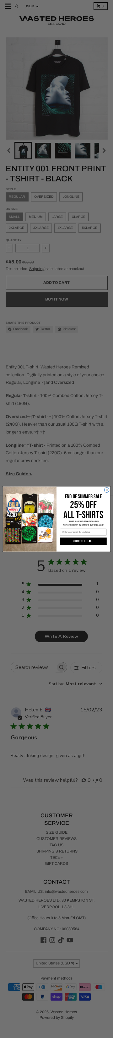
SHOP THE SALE (83, 541)
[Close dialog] (106, 490)
